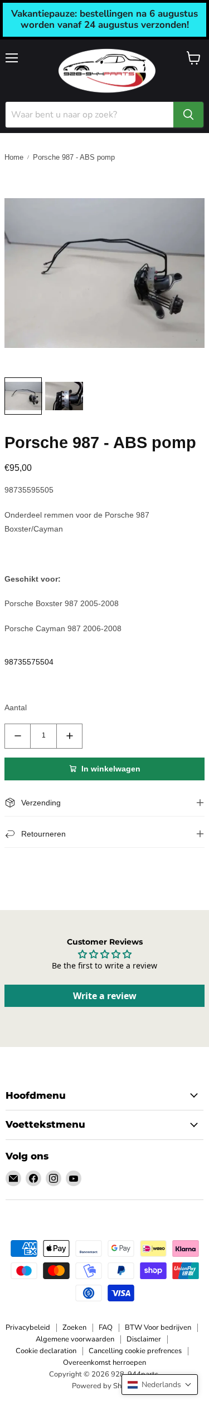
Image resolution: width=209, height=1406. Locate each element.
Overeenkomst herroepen (104, 1363)
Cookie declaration (46, 1351)
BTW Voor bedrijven (158, 1328)
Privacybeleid (28, 1328)
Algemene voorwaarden (75, 1339)
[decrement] (17, 736)
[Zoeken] (188, 114)
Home (13, 157)
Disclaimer (144, 1339)
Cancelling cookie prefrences (135, 1351)
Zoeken (74, 1328)
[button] (159, 1384)
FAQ (106, 1328)
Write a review (105, 996)
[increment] (69, 736)
